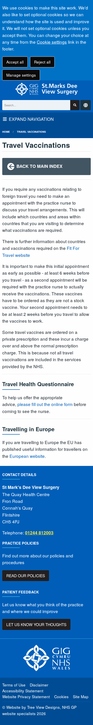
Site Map (80, 696)
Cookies (61, 696)
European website (27, 456)
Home (6, 131)
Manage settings (21, 75)
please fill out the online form (45, 404)
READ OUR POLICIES (25, 575)
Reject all (42, 62)
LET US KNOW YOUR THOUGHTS (36, 624)
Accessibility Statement (22, 690)
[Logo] (46, 89)
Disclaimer (39, 685)
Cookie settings (52, 42)
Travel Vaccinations (31, 131)
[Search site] (74, 105)
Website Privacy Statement (26, 696)
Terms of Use (14, 685)
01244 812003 (39, 533)
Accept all (15, 62)
